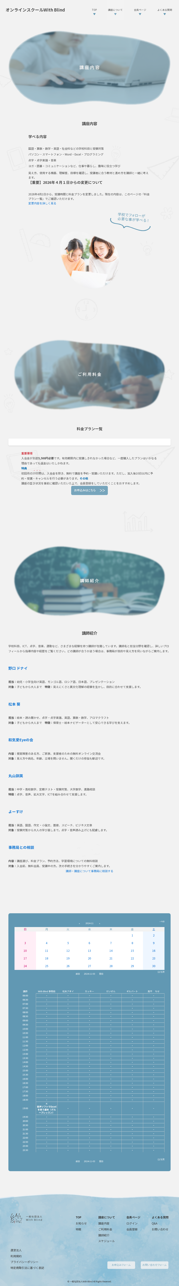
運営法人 (16, 1250)
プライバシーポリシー (24, 1262)
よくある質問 (160, 1217)
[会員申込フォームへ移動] (89, 490)
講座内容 (103, 1223)
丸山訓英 (15, 775)
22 (132, 958)
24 (25, 966)
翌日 (101, 973)
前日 (78, 973)
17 (25, 958)
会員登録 (132, 1229)
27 (89, 966)
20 (89, 958)
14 (111, 950)
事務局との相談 (21, 847)
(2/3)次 (161, 971)
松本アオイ (68, 991)
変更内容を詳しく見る (42, 203)
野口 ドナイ (18, 668)
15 (132, 950)
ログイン (132, 1223)
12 (68, 950)
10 (25, 950)
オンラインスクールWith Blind (35, 10)
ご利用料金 (105, 1229)
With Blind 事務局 (46, 991)
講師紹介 (103, 1235)
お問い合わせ (160, 1229)
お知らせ (81, 1223)
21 (111, 958)
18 (46, 958)
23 (153, 958)
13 (89, 950)
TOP (78, 1217)
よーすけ (15, 811)
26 (68, 966)
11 (46, 950)
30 (153, 966)
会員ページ (133, 1217)
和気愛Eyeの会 (20, 739)
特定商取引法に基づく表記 (27, 1268)
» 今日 (162, 921)
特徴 (78, 1229)
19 (68, 958)
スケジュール (106, 1241)
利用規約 (16, 1256)
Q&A (154, 1223)
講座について (106, 1217)
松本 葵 (14, 704)
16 (153, 950)
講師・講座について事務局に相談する (89, 871)
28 (111, 966)
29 (132, 966)
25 (46, 966)
